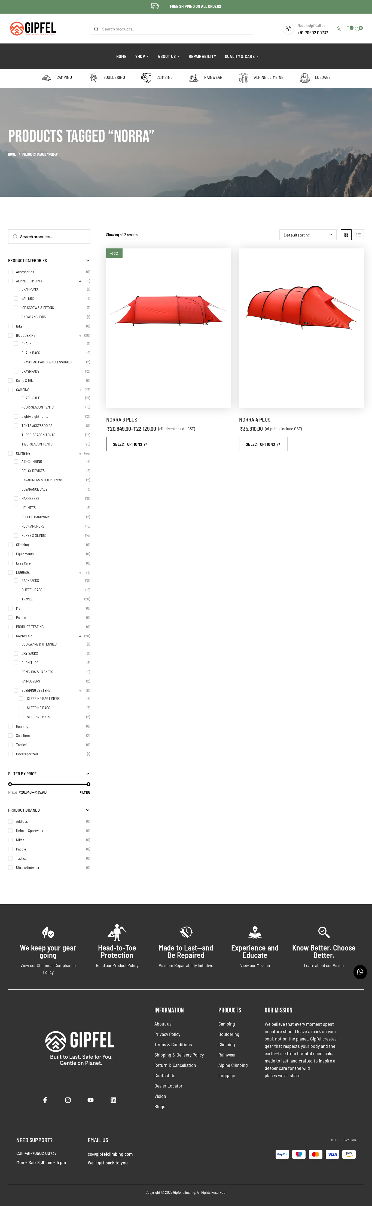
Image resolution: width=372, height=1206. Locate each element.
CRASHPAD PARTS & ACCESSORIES (47, 362)
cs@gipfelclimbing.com (110, 1154)
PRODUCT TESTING (30, 626)
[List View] (358, 234)
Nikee (20, 839)
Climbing (22, 544)
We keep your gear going (48, 951)
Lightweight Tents (35, 416)
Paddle (21, 617)
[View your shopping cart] (348, 29)
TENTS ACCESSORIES (37, 425)
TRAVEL (27, 599)
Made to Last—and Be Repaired (185, 951)
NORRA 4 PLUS (254, 419)
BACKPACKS (30, 580)
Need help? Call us (311, 25)
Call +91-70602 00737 (36, 1153)
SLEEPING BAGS (38, 707)
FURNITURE (30, 662)
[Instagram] (68, 1100)
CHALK (26, 343)
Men (19, 608)
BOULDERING (25, 335)
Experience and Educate (255, 951)
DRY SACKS (30, 653)
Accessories (25, 271)
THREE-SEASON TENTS (38, 434)
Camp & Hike (25, 380)
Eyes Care (23, 563)
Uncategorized (27, 754)
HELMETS (29, 507)
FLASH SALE (31, 397)
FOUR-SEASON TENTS (38, 407)
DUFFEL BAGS (32, 589)
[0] (357, 29)
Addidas (22, 821)
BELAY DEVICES (33, 470)
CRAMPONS (30, 289)
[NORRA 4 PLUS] (301, 328)
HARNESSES (30, 498)
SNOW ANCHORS (34, 316)
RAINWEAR (24, 636)
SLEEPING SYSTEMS (36, 690)
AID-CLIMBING (32, 461)
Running (22, 726)
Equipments (25, 553)
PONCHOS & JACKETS (37, 671)
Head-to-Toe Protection (117, 951)
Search (96, 29)
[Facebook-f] (45, 1100)
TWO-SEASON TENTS (37, 444)
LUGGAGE (23, 572)
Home (12, 154)
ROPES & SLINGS (34, 535)
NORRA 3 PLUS (121, 419)
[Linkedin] (113, 1100)
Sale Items (23, 735)
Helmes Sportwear (30, 830)
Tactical (21, 744)
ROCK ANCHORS (33, 526)
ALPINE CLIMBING (29, 281)
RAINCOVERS (31, 681)
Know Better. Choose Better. (324, 951)
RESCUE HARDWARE (36, 517)
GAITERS (28, 298)
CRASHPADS (30, 371)
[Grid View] (346, 234)
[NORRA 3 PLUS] (168, 328)
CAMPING (22, 389)
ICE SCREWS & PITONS (38, 307)
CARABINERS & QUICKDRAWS (42, 480)
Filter (85, 792)
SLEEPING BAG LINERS (43, 698)
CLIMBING (23, 453)
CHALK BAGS (31, 352)
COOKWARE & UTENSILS (39, 644)
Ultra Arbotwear (27, 867)
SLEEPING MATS (38, 717)
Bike (19, 326)
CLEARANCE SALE (34, 489)
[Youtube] (91, 1100)
